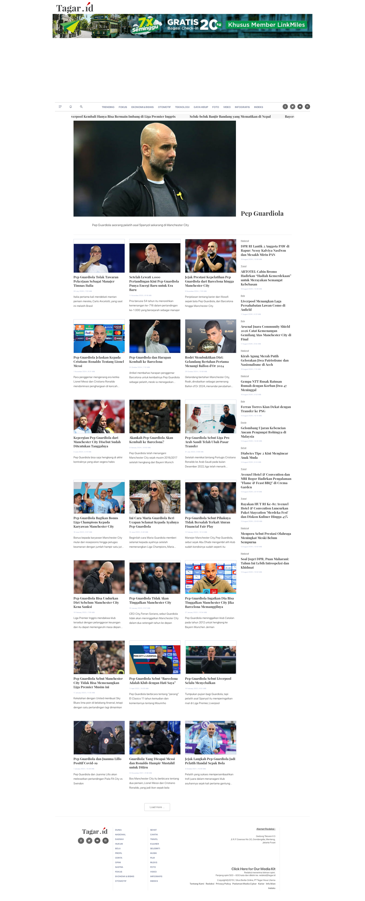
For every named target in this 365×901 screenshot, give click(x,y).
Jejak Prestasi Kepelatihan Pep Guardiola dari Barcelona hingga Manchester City (209, 280)
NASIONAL (120, 834)
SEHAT (153, 830)
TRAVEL (154, 839)
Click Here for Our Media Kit (253, 869)
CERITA (118, 857)
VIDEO (227, 107)
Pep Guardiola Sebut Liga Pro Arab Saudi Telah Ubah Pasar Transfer (207, 441)
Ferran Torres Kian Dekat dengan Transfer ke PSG (266, 408)
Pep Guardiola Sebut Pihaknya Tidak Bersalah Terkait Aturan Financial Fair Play (208, 521)
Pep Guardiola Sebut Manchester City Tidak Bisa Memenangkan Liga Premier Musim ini (98, 682)
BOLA (118, 848)
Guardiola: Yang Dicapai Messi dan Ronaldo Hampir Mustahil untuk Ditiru (152, 762)
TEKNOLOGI (182, 107)
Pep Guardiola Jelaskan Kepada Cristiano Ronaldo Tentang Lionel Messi (99, 361)
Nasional (245, 240)
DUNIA (118, 830)
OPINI (118, 862)
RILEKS (153, 862)
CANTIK (154, 834)
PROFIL (118, 853)
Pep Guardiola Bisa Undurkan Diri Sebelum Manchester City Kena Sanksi (96, 602)
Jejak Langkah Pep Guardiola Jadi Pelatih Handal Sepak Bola (210, 760)
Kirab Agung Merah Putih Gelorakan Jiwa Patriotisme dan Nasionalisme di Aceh (265, 360)
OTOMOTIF (164, 107)
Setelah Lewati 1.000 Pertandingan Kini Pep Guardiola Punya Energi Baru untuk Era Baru (154, 282)
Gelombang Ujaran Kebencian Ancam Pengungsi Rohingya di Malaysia (263, 431)
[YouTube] (300, 106)
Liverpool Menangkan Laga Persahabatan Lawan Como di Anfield (263, 305)
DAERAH (119, 839)
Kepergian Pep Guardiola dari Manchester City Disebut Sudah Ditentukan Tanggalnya (97, 441)
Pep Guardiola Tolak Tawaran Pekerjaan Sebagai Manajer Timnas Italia (96, 280)
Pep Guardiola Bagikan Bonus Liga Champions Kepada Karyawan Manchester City (96, 521)
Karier (261, 883)
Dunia (243, 422)
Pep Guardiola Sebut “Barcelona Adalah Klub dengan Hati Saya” (153, 680)
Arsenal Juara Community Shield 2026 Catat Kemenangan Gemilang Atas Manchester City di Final (266, 332)
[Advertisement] (182, 70)
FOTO (215, 107)
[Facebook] (285, 106)
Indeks (271, 888)
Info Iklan (270, 883)
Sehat (244, 447)
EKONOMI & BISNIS (142, 107)
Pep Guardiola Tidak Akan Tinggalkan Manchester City (150, 600)
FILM (152, 857)
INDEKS (258, 107)
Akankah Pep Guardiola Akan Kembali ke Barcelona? (151, 439)
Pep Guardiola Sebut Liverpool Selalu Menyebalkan (208, 680)
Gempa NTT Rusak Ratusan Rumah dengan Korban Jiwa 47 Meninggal (264, 385)
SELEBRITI (155, 848)
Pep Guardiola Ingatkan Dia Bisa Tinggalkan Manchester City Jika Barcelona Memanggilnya (209, 602)
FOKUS (123, 107)
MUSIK (153, 853)
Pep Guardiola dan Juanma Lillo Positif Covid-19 (97, 760)
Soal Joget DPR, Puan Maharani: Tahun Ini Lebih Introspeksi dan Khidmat (265, 562)
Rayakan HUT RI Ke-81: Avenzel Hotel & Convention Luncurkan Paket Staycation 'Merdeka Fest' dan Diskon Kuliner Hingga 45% (265, 509)
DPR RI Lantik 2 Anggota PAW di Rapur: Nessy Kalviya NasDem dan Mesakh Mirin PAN (265, 250)
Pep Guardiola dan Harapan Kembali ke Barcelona (150, 359)
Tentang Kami (197, 883)
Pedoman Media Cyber (244, 883)
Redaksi (210, 883)
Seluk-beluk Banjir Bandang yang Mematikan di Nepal (219, 116)
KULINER (154, 843)
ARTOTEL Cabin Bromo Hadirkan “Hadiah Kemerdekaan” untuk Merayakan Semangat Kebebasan (266, 277)
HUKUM (119, 843)
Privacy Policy (223, 883)
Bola (243, 295)
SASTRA (119, 867)
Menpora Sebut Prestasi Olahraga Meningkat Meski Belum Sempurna (266, 537)
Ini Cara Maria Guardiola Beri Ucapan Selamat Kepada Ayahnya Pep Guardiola (154, 521)
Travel (244, 266)
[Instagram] (307, 106)
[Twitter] (292, 106)
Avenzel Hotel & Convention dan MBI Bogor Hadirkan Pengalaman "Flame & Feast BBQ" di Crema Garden (266, 480)
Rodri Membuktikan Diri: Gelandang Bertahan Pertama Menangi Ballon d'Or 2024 (207, 361)
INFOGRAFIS (242, 107)
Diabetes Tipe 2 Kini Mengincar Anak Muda (264, 455)
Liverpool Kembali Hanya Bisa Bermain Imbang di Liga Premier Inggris (111, 116)
